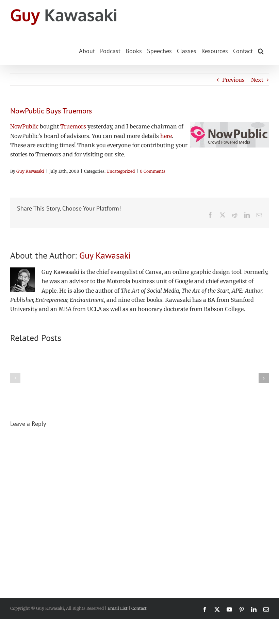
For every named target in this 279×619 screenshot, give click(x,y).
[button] (261, 50)
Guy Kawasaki (30, 171)
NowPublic (24, 126)
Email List (118, 608)
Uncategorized (120, 171)
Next (257, 79)
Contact (139, 608)
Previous (233, 79)
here (166, 136)
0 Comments (152, 171)
